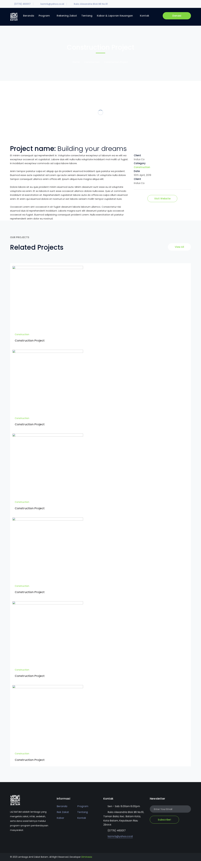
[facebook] (15, 839)
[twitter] (11, 839)
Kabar (60, 818)
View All (179, 247)
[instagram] (30, 839)
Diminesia (86, 856)
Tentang (82, 812)
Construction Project (30, 340)
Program (82, 806)
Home (76, 62)
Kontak (81, 818)
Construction (92, 62)
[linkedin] (25, 839)
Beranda (62, 806)
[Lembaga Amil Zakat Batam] (14, 16)
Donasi (176, 15)
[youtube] (20, 839)
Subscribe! (164, 819)
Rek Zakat (63, 812)
